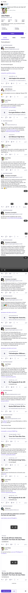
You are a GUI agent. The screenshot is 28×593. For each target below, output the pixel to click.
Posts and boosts (5, 42)
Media (13, 37)
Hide (26, 191)
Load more (14, 583)
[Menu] (25, 33)
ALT (12, 203)
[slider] (14, 268)
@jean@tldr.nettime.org (6, 17)
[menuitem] (14, 264)
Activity (5, 37)
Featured (23, 37)
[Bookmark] (17, 83)
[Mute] (5, 270)
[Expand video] (23, 270)
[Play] (2, 270)
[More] (20, 83)
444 (9, 21)
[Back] (1, 2)
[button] (14, 264)
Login (14, 591)
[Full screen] (26, 270)
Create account (6, 591)
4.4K (2, 21)
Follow (12, 33)
